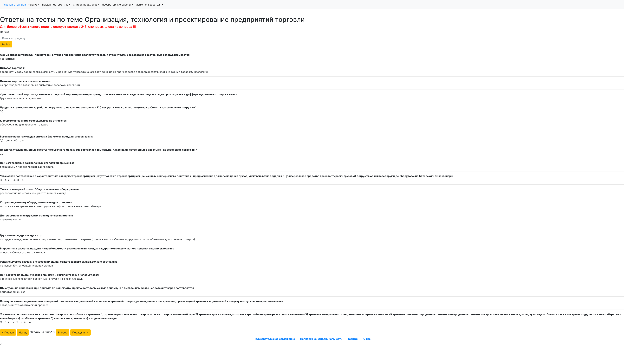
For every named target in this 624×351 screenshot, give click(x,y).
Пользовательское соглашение (274, 338)
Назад (23, 332)
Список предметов (85, 4)
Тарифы (353, 338)
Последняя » (80, 332)
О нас (366, 338)
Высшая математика (55, 4)
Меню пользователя (148, 4)
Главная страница (15, 4)
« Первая (8, 332)
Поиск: (4, 31)
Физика (33, 4)
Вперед (62, 332)
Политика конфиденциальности (321, 338)
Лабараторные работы (116, 4)
